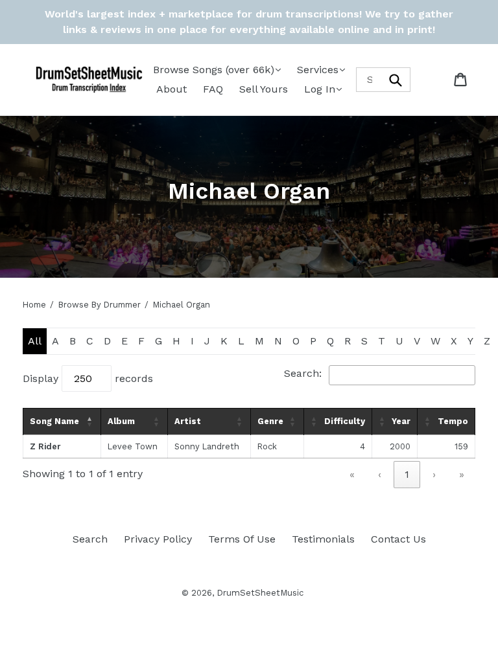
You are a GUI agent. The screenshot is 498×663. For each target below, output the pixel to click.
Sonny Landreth (206, 446)
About (171, 89)
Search (90, 539)
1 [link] (407, 474)
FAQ (213, 89)
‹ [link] (379, 474)
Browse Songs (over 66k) (213, 69)
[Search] (396, 79)
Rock (267, 446)
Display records (88, 378)
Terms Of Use (242, 539)
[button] (90, 421)
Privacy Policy (158, 539)
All (35, 341)
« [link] (352, 474)
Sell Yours (263, 89)
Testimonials (323, 539)
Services (317, 69)
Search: (303, 373)
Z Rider (45, 446)
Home (34, 304)
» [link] (461, 474)
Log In (319, 89)
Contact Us (398, 539)
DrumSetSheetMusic (260, 593)
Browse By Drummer (99, 304)
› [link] (434, 474)
